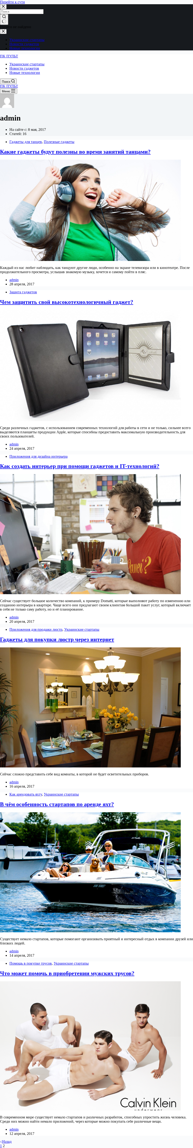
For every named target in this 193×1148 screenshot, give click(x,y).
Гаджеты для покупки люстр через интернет (57, 639)
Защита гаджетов (23, 292)
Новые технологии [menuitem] (24, 48)
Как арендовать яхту (25, 794)
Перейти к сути (12, 2)
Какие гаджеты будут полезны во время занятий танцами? (75, 152)
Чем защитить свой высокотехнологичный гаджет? (66, 302)
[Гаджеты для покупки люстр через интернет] (90, 766)
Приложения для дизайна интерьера (38, 456)
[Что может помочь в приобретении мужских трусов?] (90, 1109)
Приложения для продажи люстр (35, 629)
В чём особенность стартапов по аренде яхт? (57, 804)
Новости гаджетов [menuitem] (24, 44)
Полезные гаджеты (59, 142)
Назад (7, 1142)
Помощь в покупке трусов (30, 963)
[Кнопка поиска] (4, 19)
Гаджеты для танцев (25, 142)
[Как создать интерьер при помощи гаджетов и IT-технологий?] (90, 593)
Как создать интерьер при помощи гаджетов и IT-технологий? (79, 466)
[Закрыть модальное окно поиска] (3, 6)
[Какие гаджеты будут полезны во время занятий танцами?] (90, 260)
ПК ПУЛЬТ (9, 56)
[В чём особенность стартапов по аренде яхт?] (90, 931)
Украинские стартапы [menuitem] (26, 40)
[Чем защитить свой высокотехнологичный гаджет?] (90, 420)
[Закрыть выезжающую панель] (3, 31)
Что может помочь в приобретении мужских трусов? (67, 973)
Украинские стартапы (81, 629)
